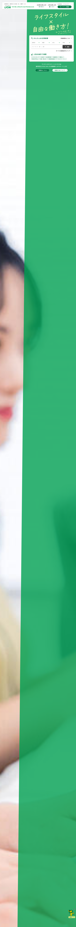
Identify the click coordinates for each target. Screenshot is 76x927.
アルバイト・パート (62, 59)
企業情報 (60, 4)
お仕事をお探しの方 (41, 5)
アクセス (65, 4)
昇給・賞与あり (43, 59)
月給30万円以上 (35, 59)
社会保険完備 (48, 57)
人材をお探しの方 (52, 5)
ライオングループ (35, 57)
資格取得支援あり (52, 59)
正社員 (42, 57)
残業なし (61, 57)
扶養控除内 (55, 57)
